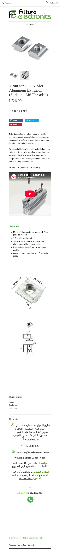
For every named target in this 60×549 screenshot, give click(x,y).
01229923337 (32, 439)
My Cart (54, 3)
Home (11, 402)
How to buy (13, 408)
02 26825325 (32, 446)
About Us (12, 545)
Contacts (31, 545)
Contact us (13, 405)
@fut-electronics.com (32, 452)
